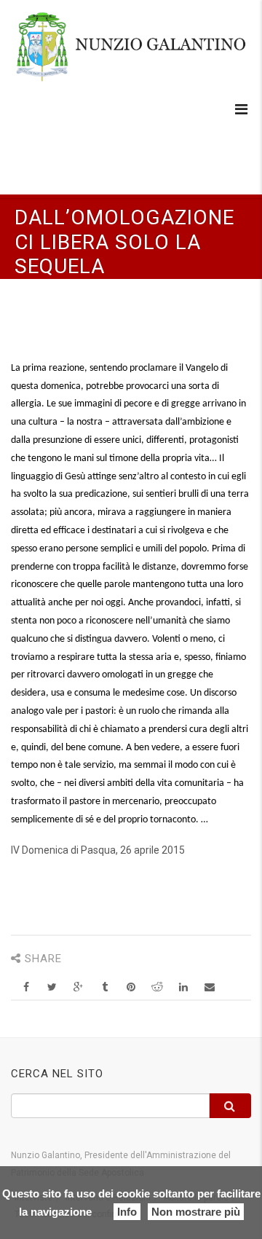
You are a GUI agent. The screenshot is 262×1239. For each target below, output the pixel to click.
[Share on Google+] (78, 987)
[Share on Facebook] (26, 987)
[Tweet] (52, 987)
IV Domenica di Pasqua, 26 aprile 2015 (98, 850)
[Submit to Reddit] (157, 987)
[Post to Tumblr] (104, 987)
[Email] (209, 987)
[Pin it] (131, 987)
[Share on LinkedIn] (183, 987)
